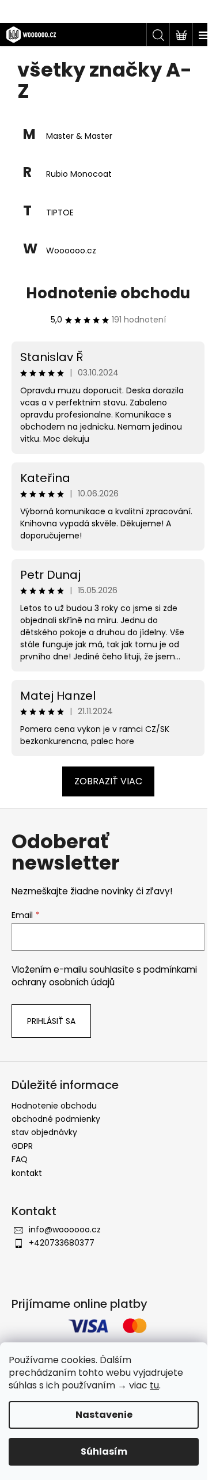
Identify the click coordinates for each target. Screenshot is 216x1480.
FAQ (20, 1159)
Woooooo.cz (71, 250)
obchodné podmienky (56, 1119)
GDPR (22, 1146)
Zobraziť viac (108, 781)
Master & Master (79, 136)
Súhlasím (104, 1451)
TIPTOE (60, 212)
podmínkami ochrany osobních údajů (104, 975)
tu (154, 1385)
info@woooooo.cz (65, 1229)
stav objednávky (44, 1132)
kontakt (27, 1173)
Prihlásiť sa (51, 1021)
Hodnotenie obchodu (108, 293)
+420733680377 (61, 1242)
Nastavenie (103, 1414)
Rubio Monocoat (79, 174)
